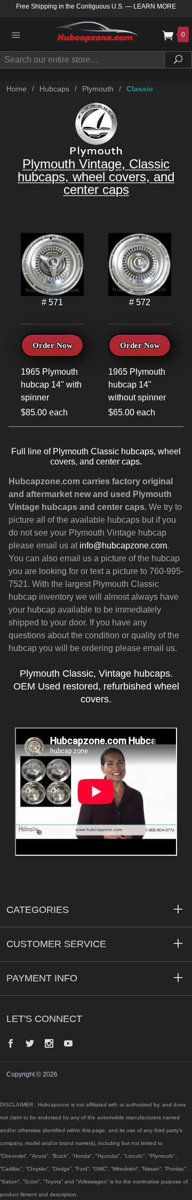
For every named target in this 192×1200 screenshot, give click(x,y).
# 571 (52, 302)
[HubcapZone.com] (96, 33)
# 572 (139, 302)
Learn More (154, 6)
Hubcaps (54, 88)
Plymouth (98, 88)
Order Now (53, 345)
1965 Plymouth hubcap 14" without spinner (137, 384)
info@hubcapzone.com (123, 545)
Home (16, 88)
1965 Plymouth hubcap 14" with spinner (51, 384)
